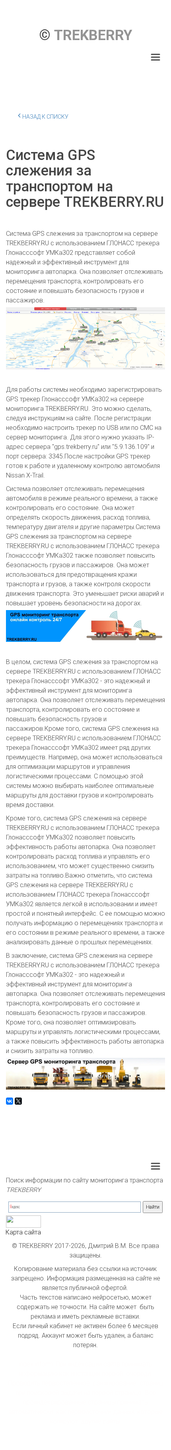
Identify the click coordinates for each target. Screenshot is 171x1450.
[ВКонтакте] (9, 1101)
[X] (18, 1101)
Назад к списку (45, 117)
